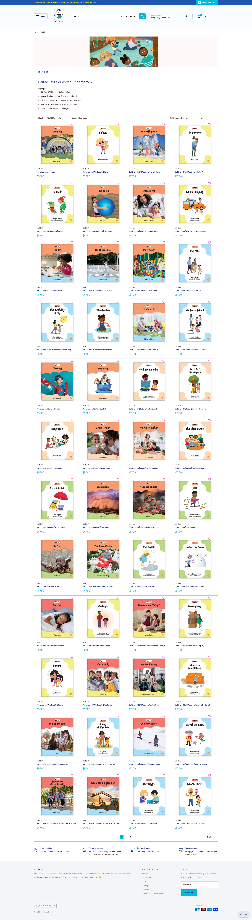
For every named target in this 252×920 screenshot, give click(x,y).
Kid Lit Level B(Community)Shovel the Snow (191, 764)
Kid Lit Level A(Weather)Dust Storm (96, 527)
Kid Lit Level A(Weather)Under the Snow (189, 586)
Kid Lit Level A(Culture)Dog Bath (95, 409)
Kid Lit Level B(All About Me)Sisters (50, 705)
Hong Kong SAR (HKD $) (43, 906)
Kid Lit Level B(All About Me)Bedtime (50, 646)
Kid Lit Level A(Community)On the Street (98, 290)
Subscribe (189, 892)
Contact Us (146, 877)
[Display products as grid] (208, 118)
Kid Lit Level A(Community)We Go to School (191, 350)
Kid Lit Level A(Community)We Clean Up (143, 350)
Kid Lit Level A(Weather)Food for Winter (143, 527)
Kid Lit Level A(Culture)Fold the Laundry (143, 409)
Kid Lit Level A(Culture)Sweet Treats (96, 468)
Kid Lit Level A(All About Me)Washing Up (143, 231)
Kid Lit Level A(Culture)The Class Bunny (189, 468)
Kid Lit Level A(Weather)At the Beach (51, 527)
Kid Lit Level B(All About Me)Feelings (96, 646)
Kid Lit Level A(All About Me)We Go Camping (191, 231)
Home (36, 32)
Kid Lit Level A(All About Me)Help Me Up (189, 172)
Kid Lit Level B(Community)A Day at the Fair (99, 764)
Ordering (145, 889)
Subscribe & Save (209, 2)
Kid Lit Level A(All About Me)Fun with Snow (145, 172)
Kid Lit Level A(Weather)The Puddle (142, 586)
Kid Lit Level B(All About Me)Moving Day (189, 646)
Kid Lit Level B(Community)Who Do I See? (190, 823)
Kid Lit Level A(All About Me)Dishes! (96, 172)
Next (209, 837)
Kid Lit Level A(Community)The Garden (97, 350)
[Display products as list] (212, 118)
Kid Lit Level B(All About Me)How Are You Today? (147, 646)
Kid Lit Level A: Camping (46, 172)
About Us (145, 874)
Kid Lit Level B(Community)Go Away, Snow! (145, 764)
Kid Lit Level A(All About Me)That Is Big (97, 231)
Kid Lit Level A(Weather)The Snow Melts (98, 586)
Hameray (40, 169)
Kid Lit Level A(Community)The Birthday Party (54, 350)
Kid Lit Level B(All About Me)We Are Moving (144, 705)
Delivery (145, 885)
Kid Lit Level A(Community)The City (188, 290)
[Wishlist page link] (215, 16)
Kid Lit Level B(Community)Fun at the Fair (52, 764)
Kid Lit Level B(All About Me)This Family (97, 705)
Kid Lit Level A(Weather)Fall (185, 527)
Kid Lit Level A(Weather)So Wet (48, 586)
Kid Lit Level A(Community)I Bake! (49, 290)
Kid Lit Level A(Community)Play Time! (143, 290)
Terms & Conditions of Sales (153, 893)
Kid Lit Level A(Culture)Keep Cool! (49, 468)
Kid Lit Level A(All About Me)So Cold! (50, 231)
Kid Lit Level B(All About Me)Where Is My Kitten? (192, 705)
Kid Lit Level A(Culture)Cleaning (49, 409)
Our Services (147, 881)
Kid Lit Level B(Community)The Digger (143, 823)
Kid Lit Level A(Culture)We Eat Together (143, 468)
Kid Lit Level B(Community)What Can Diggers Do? (101, 823)
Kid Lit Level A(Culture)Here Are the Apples (191, 409)
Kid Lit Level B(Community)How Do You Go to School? (57, 823)
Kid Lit (43, 32)
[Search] (142, 16)
